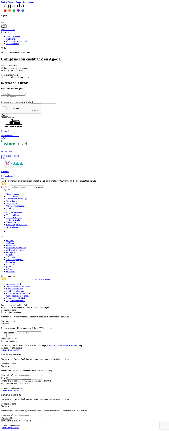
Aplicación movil (13, 284)
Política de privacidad (15, 291)
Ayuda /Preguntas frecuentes (18, 286)
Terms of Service (70, 345)
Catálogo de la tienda (41, 279)
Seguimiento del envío (15, 300)
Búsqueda (5, 187)
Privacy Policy (53, 345)
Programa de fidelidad (15, 298)
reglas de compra (8, 29)
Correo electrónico (9, 333)
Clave (3, 335)
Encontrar (39, 187)
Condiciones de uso (14, 289)
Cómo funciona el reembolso (18, 293)
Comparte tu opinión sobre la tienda (16, 102)
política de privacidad (10, 350)
